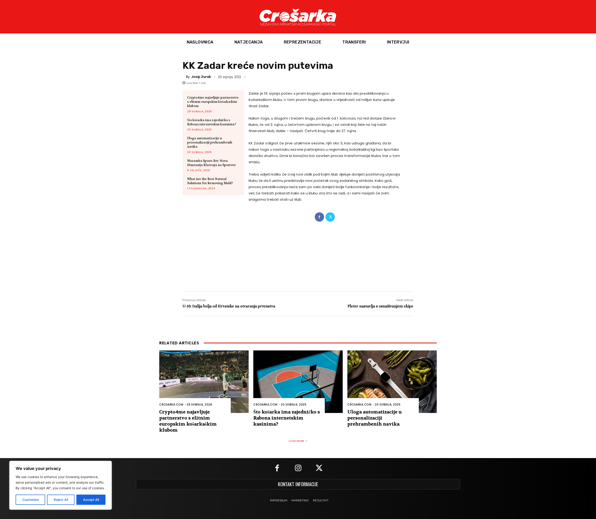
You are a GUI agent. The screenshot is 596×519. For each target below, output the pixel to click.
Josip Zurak (201, 76)
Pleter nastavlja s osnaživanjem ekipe (380, 306)
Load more (296, 441)
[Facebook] (319, 217)
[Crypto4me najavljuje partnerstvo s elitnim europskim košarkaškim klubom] (204, 381)
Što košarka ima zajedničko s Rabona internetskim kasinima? (211, 122)
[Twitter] (330, 217)
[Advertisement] (298, 251)
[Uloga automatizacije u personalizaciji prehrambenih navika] (392, 381)
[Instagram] (298, 468)
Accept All (91, 500)
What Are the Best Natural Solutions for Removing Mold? (210, 181)
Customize (30, 500)
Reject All (61, 500)
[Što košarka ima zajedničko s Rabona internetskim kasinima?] (298, 381)
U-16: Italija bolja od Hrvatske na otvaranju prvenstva (229, 306)
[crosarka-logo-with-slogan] (298, 17)
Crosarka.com (171, 404)
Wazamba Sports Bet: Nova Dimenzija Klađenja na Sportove (211, 163)
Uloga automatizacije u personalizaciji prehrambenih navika (209, 142)
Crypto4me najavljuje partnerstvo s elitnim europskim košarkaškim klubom (212, 102)
